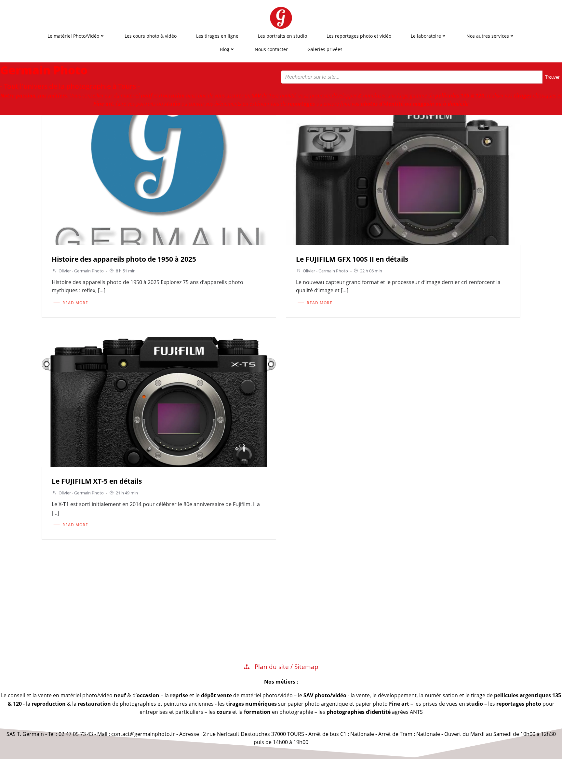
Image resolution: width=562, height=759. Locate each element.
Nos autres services (487, 36)
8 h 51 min (126, 271)
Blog (224, 49)
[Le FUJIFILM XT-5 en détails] (159, 401)
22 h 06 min (371, 271)
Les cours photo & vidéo (151, 36)
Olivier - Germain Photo (81, 271)
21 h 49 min (127, 493)
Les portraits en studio (282, 36)
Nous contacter (271, 49)
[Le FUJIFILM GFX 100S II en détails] (403, 179)
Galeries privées (324, 49)
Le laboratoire (426, 36)
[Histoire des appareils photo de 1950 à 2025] (159, 179)
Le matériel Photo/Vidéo (73, 36)
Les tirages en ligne (217, 36)
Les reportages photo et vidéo (359, 36)
